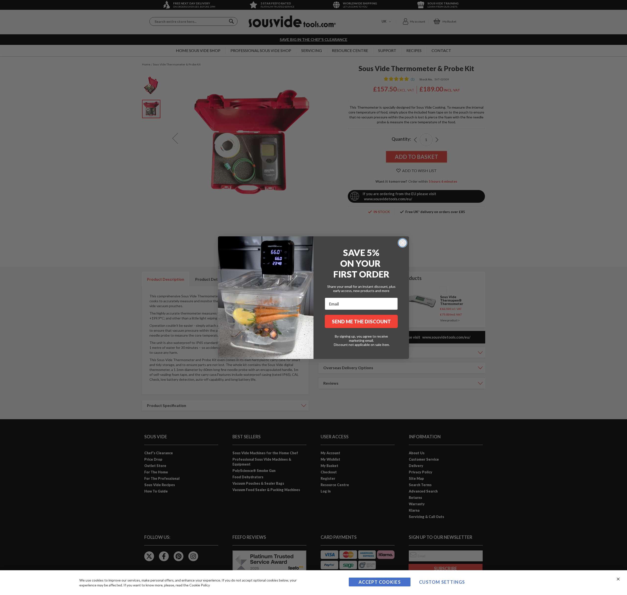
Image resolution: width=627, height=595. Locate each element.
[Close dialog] (402, 242)
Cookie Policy (199, 585)
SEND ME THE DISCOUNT (361, 321)
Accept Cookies (380, 582)
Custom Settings (442, 582)
